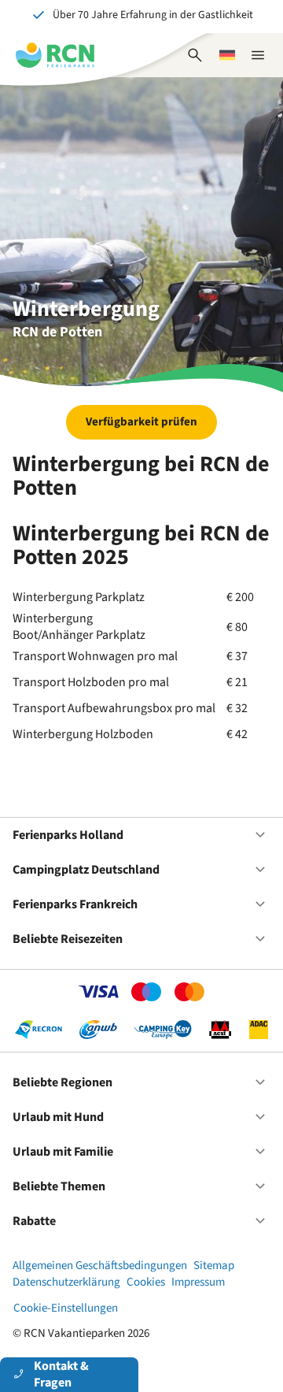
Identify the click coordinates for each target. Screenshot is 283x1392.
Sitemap (213, 1265)
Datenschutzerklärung (66, 1282)
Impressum (198, 1282)
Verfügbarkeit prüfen (141, 422)
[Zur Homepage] (55, 55)
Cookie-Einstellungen (65, 1308)
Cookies (146, 1282)
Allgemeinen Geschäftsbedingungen (100, 1265)
